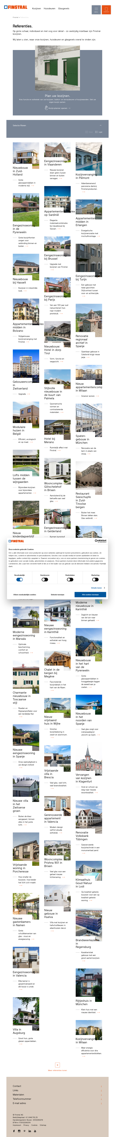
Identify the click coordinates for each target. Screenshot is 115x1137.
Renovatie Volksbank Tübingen (82, 836)
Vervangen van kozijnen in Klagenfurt (84, 778)
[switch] (45, 579)
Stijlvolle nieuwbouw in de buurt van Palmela (53, 393)
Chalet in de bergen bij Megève (52, 673)
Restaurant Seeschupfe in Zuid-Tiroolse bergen (83, 500)
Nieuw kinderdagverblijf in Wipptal (23, 536)
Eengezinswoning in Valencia (24, 973)
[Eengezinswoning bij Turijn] (89, 260)
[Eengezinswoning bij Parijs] (57, 287)
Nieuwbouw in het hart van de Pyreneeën (83, 665)
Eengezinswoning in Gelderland (55, 529)
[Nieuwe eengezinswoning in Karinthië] (57, 613)
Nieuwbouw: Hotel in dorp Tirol (52, 350)
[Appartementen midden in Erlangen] (89, 209)
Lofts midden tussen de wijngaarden (21, 478)
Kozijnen (36, 8)
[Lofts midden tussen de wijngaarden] (26, 463)
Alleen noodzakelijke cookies (24, 595)
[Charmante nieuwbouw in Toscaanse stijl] (26, 677)
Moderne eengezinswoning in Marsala (24, 635)
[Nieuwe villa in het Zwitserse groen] (26, 788)
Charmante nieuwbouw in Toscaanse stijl (22, 697)
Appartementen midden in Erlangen (86, 222)
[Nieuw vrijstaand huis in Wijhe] (57, 708)
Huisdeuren (49, 8)
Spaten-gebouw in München (82, 439)
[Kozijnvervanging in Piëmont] (89, 159)
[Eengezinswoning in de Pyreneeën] (26, 209)
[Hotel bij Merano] (57, 430)
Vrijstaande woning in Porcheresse (21, 868)
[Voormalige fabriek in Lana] (89, 536)
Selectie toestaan (57, 595)
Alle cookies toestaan (90, 595)
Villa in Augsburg (19, 1031)
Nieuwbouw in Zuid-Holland (20, 171)
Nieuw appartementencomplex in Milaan (91, 387)
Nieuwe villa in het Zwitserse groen (20, 806)
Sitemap (43, 1125)
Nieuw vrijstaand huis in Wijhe (52, 720)
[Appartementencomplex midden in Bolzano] (26, 312)
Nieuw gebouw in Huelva (51, 913)
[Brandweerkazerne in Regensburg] (89, 924)
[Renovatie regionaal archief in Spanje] (89, 320)
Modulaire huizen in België (19, 430)
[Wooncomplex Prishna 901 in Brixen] (57, 850)
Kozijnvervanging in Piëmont (86, 176)
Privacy (26, 1125)
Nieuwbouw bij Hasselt (20, 280)
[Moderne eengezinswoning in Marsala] (26, 620)
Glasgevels (63, 8)
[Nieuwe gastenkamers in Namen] (26, 906)
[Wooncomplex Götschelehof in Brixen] (57, 471)
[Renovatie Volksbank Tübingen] (89, 817)
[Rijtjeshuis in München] (89, 985)
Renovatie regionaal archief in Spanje (82, 341)
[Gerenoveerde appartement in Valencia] (57, 806)
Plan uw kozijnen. (57, 96)
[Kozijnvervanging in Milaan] (89, 1030)
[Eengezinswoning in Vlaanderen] (57, 152)
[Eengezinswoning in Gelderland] (57, 519)
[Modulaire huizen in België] (26, 415)
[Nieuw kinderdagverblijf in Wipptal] (26, 517)
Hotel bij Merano (49, 440)
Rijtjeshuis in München (84, 1002)
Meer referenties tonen (57, 1070)
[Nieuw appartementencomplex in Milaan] (89, 375)
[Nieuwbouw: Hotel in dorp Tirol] (57, 334)
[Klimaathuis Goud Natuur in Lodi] (89, 871)
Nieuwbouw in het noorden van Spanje (84, 718)
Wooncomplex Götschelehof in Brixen (53, 487)
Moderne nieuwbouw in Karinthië (84, 606)
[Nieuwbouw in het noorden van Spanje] (89, 705)
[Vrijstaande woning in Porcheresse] (26, 849)
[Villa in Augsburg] (26, 1014)
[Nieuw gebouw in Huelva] (57, 898)
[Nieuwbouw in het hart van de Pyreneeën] (89, 644)
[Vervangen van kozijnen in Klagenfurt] (89, 759)
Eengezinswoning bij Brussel (55, 257)
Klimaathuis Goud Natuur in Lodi (84, 883)
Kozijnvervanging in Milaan (86, 1040)
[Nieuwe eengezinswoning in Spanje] (26, 737)
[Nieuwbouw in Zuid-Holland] (26, 155)
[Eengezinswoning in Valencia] (26, 960)
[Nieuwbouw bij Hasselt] (26, 267)
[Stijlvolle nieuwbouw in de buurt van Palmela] (57, 379)
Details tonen (96, 588)
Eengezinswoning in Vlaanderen (55, 162)
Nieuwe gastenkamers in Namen (22, 922)
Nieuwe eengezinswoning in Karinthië (55, 629)
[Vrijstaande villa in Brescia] (57, 758)
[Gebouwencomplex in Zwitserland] (26, 366)
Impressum (17, 1125)
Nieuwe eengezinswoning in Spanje (24, 753)
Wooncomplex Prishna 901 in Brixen (53, 863)
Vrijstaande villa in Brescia (51, 774)
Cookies (34, 1125)
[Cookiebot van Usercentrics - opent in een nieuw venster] (96, 541)
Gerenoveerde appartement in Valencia (53, 818)
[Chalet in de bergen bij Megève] (57, 661)
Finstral (15, 17)
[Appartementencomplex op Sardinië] (57, 199)
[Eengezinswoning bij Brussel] (57, 246)
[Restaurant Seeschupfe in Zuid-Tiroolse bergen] (89, 478)
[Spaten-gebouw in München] (89, 420)
